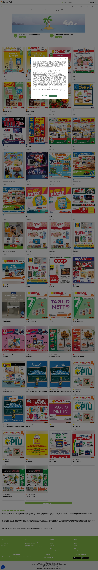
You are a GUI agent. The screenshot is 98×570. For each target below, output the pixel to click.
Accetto (53, 95)
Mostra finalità (44, 95)
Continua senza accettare (63, 58)
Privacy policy (49, 67)
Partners (62, 72)
